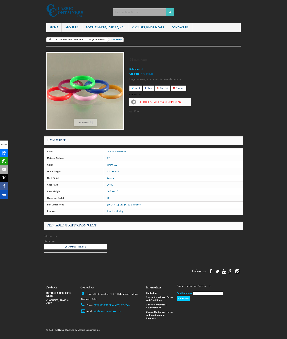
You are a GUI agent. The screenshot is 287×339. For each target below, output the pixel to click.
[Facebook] (4, 186)
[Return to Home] (50, 40)
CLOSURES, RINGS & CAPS (148, 27)
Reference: (134, 69)
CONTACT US (180, 27)
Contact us (151, 293)
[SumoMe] (4, 194)
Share (149, 88)
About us (72, 27)
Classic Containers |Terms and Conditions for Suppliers (159, 315)
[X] (4, 178)
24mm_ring (51, 236)
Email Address (184, 293)
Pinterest (179, 88)
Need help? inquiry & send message (160, 102)
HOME (54, 27)
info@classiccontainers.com (107, 311)
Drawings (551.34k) (76, 246)
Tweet (137, 88)
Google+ (163, 88)
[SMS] (4, 153)
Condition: (134, 74)
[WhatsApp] (4, 161)
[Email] (4, 169)
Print (136, 111)
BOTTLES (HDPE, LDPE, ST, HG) (105, 27)
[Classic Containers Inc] (77, 10)
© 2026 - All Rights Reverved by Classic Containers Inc (73, 330)
